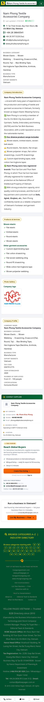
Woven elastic (12, 241)
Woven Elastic (9, 55)
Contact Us (32, 600)
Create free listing (21, 471)
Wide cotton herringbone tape (19, 267)
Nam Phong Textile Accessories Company (22, 3)
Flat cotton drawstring (15, 253)
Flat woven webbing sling (17, 258)
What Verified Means (15, 600)
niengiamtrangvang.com (21, 576)
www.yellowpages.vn (21, 573)
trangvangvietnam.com (21, 570)
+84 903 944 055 (17, 417)
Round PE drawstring (15, 262)
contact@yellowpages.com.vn (16, 486)
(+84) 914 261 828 (17, 671)
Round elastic (12, 236)
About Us (8, 597)
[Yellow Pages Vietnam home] (3, 3)
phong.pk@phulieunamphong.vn (22, 420)
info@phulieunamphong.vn (17, 40)
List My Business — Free (22, 517)
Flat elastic (10, 227)
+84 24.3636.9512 (11, 483)
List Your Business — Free (21, 586)
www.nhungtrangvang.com (22, 579)
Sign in (30, 475)
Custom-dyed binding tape (17, 249)
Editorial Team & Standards (27, 597)
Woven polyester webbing (17, 271)
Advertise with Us (22, 589)
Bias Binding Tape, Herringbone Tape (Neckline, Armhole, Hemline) (19, 66)
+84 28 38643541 (15, 32)
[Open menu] (41, 3)
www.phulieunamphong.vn (17, 43)
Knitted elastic (12, 232)
